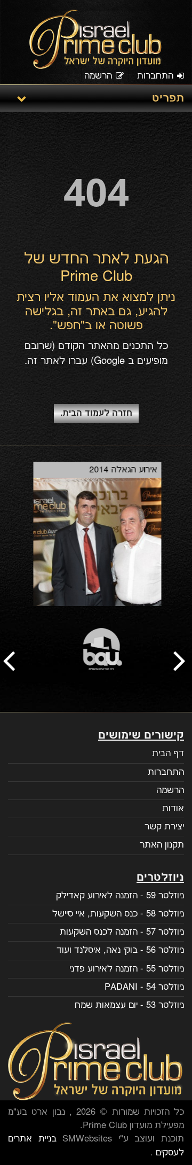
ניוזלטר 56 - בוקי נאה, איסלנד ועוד (120, 950)
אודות (173, 808)
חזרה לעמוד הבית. (96, 413)
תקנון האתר (162, 845)
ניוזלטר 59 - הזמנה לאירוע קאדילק (120, 895)
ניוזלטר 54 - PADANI (144, 987)
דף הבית (168, 753)
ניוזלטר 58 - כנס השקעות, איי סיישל (118, 913)
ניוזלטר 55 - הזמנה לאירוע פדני (126, 969)
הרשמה (98, 76)
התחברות (155, 76)
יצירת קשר (164, 826)
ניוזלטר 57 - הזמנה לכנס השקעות (122, 932)
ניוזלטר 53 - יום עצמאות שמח (129, 1005)
